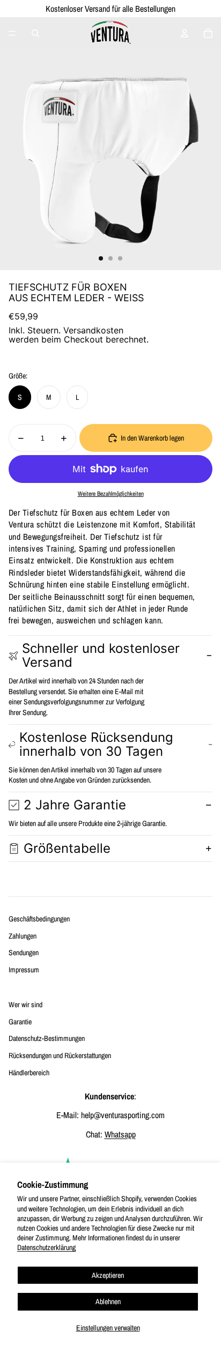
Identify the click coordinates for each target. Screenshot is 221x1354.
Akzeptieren (108, 1275)
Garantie (20, 1021)
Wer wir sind (25, 1004)
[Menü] (12, 33)
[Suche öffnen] (35, 33)
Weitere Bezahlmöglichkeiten (111, 493)
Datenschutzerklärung (46, 1247)
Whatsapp (120, 1134)
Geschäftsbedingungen (39, 919)
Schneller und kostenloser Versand (101, 655)
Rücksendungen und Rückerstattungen (60, 1055)
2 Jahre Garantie (75, 805)
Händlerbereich (29, 1072)
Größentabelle (67, 848)
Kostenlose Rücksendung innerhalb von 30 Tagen (96, 744)
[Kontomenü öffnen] (184, 33)
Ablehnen (108, 1301)
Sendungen (24, 952)
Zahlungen (22, 936)
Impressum (24, 969)
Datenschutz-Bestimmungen (47, 1038)
